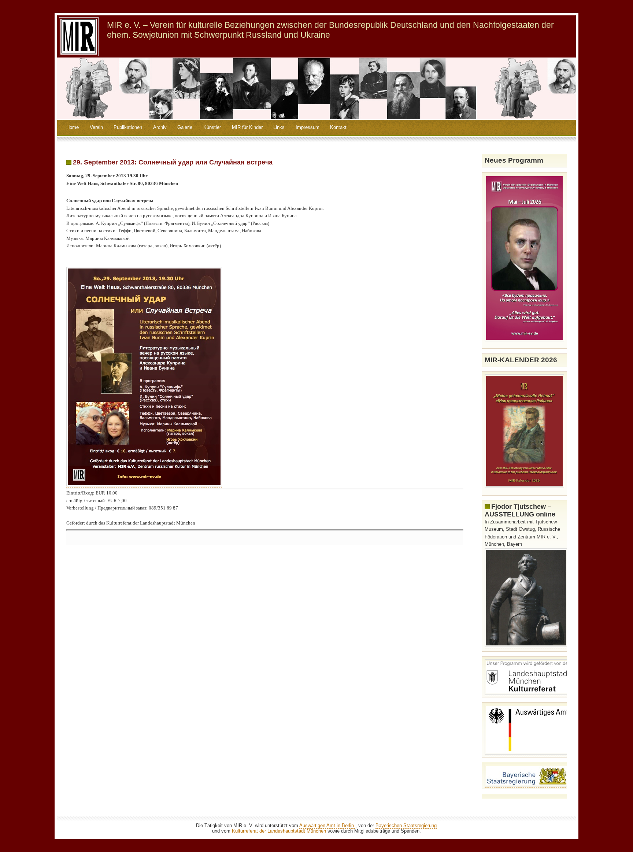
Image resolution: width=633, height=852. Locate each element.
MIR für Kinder (247, 127)
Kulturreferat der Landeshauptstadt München (279, 831)
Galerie (184, 127)
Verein (96, 127)
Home (72, 127)
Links (279, 127)
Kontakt (338, 127)
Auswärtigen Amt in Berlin (327, 825)
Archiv (160, 127)
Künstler (212, 127)
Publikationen (128, 127)
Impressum (307, 127)
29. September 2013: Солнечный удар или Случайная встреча (173, 162)
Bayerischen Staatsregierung (406, 825)
